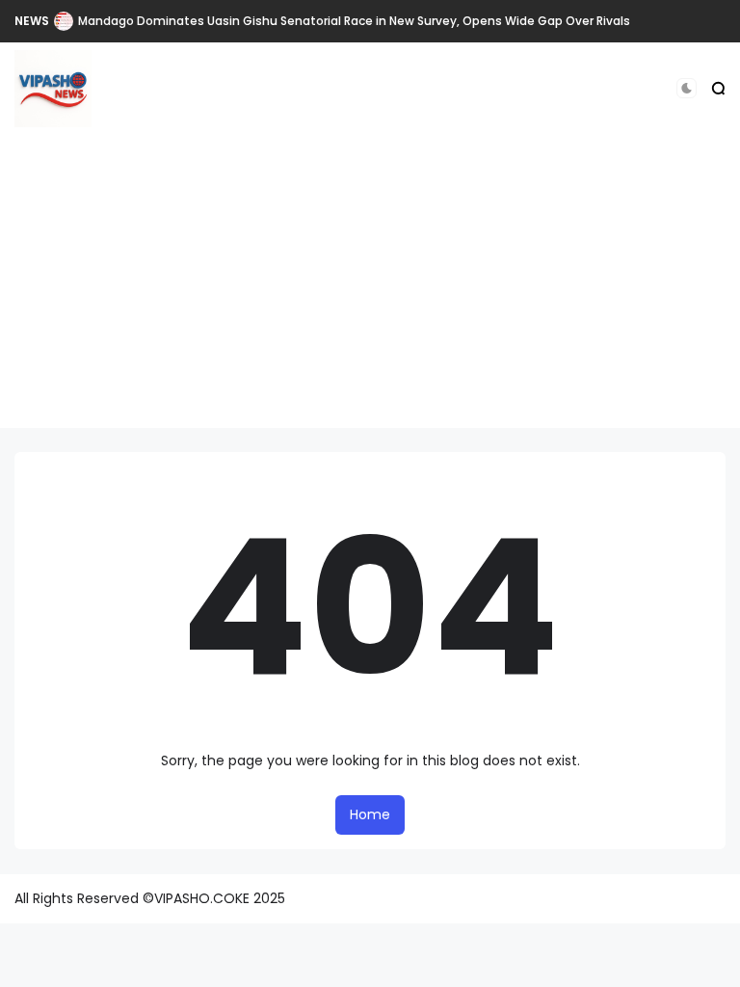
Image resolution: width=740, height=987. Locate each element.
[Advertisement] (370, 293)
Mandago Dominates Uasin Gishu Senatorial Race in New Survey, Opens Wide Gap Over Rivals (354, 21)
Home (370, 814)
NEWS (31, 21)
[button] (686, 88)
